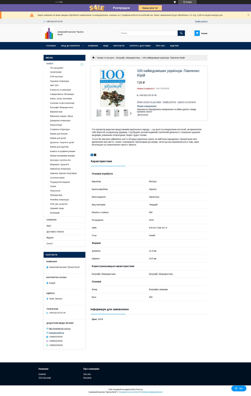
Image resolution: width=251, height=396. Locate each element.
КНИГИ (49, 63)
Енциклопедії (56, 125)
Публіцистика (56, 195)
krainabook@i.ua (56, 333)
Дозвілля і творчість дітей (62, 142)
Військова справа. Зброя (61, 116)
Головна (51, 46)
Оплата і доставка (140, 46)
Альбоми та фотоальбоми (62, 103)
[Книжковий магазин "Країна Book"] (49, 38)
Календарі (55, 213)
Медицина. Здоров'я (59, 164)
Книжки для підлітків (59, 147)
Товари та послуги (105, 58)
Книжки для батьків (59, 134)
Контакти (118, 46)
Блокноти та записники (60, 90)
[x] (95, 155)
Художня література (59, 81)
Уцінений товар (57, 208)
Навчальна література (60, 169)
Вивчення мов (56, 112)
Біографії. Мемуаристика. (128, 58)
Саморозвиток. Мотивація (62, 94)
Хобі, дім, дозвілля (58, 204)
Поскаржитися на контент (128, 392)
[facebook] (92, 155)
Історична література (60, 129)
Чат (241, 388)
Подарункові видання (60, 182)
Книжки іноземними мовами (62, 156)
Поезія (53, 186)
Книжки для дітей (58, 138)
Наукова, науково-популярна (63, 173)
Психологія (55, 191)
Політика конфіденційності (151, 392)
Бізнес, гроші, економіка (61, 98)
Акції (105, 46)
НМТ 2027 (54, 85)
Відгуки (174, 46)
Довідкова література (60, 120)
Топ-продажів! (56, 68)
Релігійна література (59, 200)
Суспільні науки (57, 178)
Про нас (160, 46)
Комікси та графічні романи (62, 151)
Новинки (93, 46)
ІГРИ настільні (56, 76)
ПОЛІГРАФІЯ (55, 72)
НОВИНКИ (51, 220)
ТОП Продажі (44, 378)
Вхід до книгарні (70, 46)
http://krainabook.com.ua (59, 329)
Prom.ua (139, 389)
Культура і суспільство (60, 160)
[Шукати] (181, 33)
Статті (49, 243)
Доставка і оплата (55, 232)
